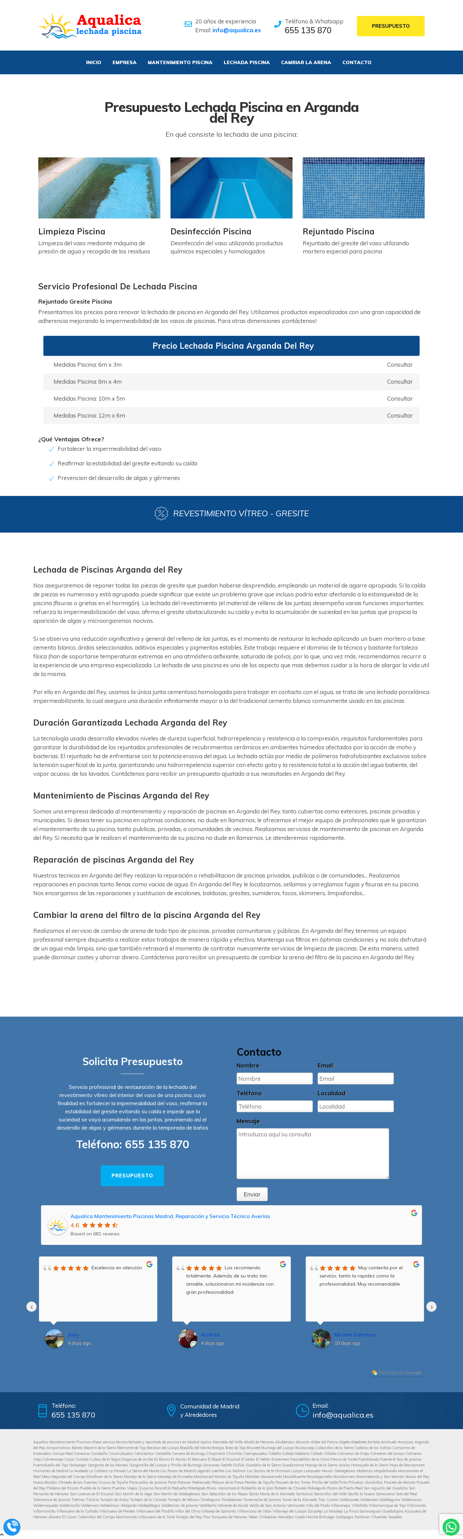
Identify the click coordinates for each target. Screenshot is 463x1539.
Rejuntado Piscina (339, 231)
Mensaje (249, 1120)
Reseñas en (400, 1372)
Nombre (250, 1065)
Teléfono (250, 1093)
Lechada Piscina (247, 62)
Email (326, 1065)
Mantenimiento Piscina (180, 62)
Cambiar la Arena (306, 62)
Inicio (93, 62)
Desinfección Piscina (210, 231)
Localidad (332, 1093)
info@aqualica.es (237, 30)
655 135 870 (308, 30)
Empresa (125, 62)
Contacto (356, 62)
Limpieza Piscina (71, 231)
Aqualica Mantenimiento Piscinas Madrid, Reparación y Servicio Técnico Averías (170, 1216)
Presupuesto (391, 26)
